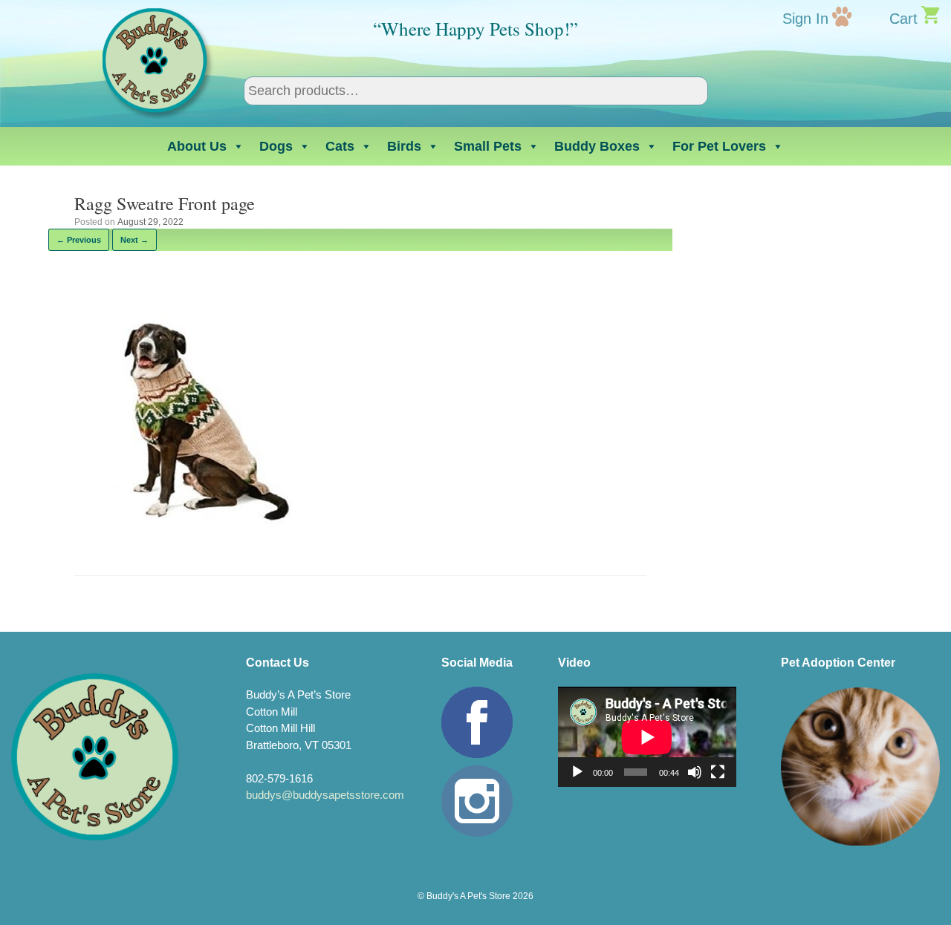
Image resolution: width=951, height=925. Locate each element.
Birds (404, 146)
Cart (903, 18)
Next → (134, 239)
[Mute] (694, 772)
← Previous (78, 239)
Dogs (276, 146)
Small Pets (488, 146)
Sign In (805, 18)
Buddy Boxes (597, 146)
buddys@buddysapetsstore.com (325, 794)
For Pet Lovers (719, 146)
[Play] (577, 772)
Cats (339, 146)
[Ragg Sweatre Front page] (192, 536)
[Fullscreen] (717, 772)
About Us (197, 146)
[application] (647, 737)
